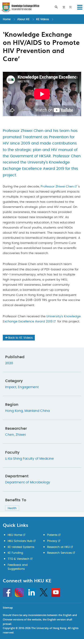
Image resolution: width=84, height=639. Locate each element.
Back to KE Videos (20, 337)
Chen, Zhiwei (15, 434)
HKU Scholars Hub (20, 541)
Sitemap (8, 607)
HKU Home (15, 535)
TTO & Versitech (18, 558)
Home (7, 19)
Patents (52, 535)
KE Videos (42, 19)
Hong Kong (14, 411)
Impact (10, 387)
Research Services (59, 552)
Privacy (52, 541)
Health (12, 508)
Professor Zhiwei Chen (57, 186)
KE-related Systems (21, 547)
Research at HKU (58, 547)
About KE (23, 19)
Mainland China (37, 411)
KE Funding (15, 552)
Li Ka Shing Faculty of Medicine (29, 458)
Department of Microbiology (27, 482)
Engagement (28, 387)
